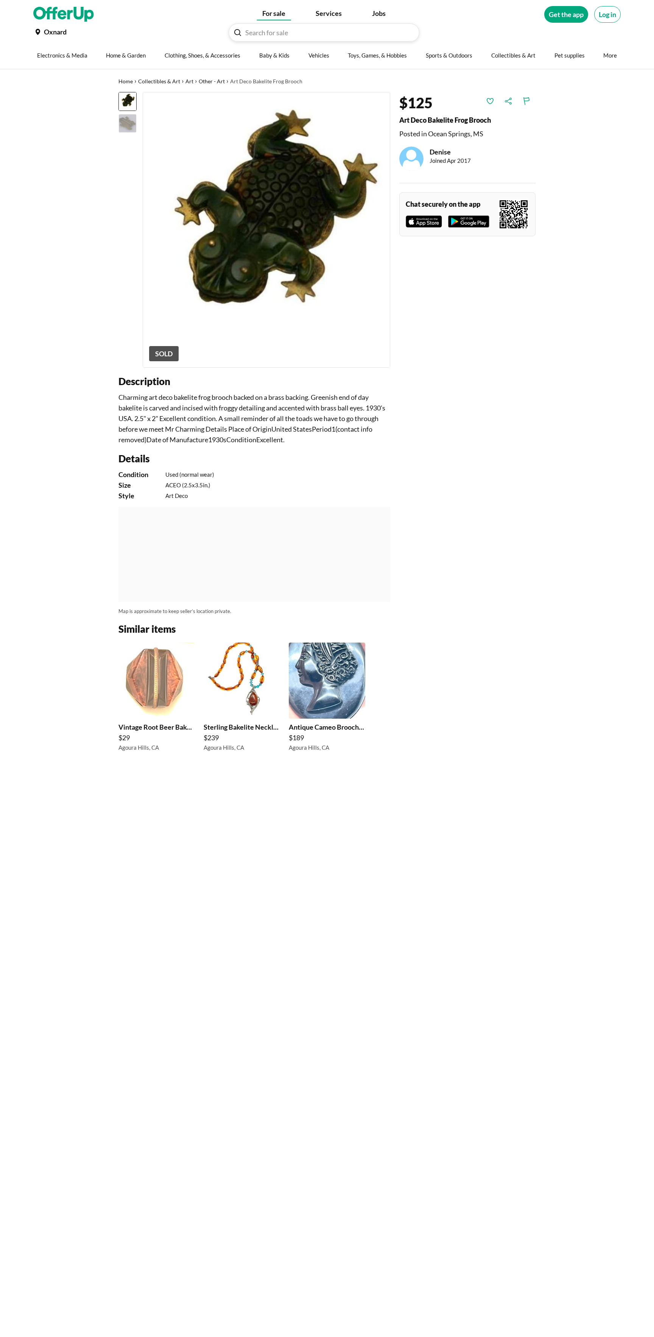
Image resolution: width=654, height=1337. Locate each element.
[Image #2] (127, 123)
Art (189, 81)
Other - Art (212, 81)
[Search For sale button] (238, 32)
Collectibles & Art (159, 81)
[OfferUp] (63, 14)
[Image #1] (127, 101)
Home (125, 81)
